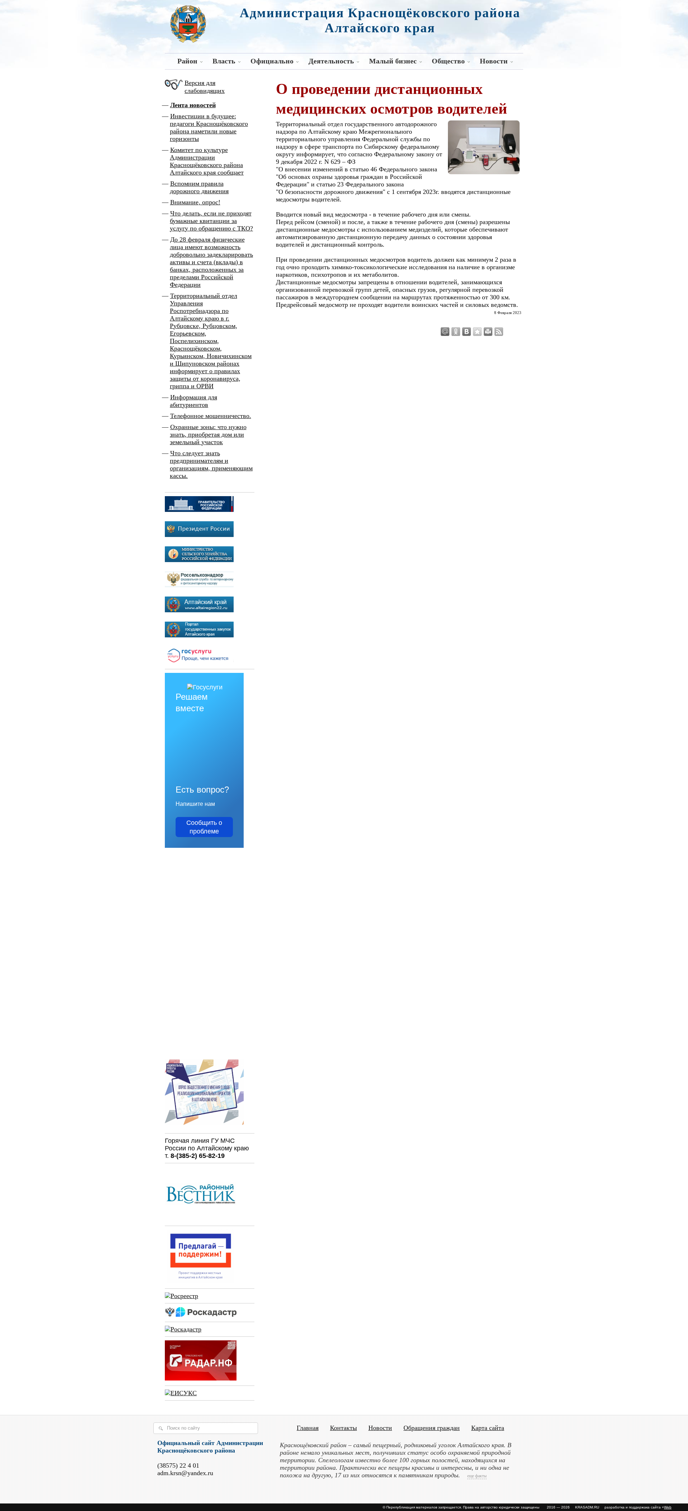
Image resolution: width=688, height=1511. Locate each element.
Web (668, 1507)
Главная (308, 1427)
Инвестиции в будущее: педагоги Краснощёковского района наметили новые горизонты (209, 127)
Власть (223, 61)
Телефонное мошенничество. (210, 415)
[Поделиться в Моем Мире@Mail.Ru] (445, 331)
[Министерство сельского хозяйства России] (199, 560)
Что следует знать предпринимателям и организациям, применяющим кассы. (211, 464)
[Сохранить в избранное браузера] (477, 331)
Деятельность (331, 61)
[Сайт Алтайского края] (199, 610)
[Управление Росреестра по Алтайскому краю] (181, 1295)
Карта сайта (487, 1427)
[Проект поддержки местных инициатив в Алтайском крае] (200, 1281)
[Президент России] (199, 534)
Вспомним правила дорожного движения (199, 187)
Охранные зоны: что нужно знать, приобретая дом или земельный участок (208, 434)
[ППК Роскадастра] (200, 1314)
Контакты (343, 1427)
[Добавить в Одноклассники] (456, 331)
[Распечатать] (488, 331)
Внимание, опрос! (195, 202)
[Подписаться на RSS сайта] (498, 331)
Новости (494, 61)
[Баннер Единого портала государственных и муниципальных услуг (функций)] (199, 661)
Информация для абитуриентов (193, 401)
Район (187, 61)
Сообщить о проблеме (204, 827)
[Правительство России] (199, 509)
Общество (448, 61)
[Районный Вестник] (200, 1218)
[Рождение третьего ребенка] (183, 1329)
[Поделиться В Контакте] (466, 331)
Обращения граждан (431, 1427)
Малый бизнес (393, 61)
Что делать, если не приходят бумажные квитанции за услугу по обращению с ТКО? (211, 221)
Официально (271, 61)
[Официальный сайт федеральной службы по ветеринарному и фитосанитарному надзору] (199, 585)
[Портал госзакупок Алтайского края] (199, 635)
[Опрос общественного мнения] (204, 1126)
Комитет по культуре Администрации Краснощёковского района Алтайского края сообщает (207, 161)
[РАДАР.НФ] (200, 1378)
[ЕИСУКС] (181, 1393)
